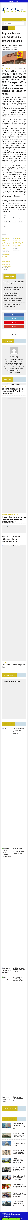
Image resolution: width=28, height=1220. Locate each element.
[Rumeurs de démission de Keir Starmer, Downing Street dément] (6, 1171)
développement (6, 47)
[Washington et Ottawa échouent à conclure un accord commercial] (6, 1137)
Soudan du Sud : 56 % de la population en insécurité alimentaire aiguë (19, 1186)
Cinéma (20, 45)
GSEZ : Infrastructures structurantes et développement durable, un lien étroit (19, 731)
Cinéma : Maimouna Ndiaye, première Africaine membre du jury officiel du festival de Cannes (7, 263)
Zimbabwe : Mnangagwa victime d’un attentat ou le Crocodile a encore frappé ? (12, 391)
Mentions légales (7, 1216)
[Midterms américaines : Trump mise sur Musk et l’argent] (6, 1145)
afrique (10, 45)
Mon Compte (11, 1)
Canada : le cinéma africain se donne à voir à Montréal (17, 245)
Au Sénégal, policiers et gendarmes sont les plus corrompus (19, 969)
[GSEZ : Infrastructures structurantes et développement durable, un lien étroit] (6, 843)
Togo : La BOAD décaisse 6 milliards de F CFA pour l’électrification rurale (11, 539)
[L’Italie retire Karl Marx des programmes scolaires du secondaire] (6, 1196)
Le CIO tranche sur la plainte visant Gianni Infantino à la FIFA (18, 1160)
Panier (17, 1)
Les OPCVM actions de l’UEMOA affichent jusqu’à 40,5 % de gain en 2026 (13, 288)
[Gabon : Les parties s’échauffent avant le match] (6, 1101)
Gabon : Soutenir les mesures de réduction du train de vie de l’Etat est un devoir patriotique (19, 850)
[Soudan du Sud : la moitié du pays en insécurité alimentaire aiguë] (6, 1179)
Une (17, 514)
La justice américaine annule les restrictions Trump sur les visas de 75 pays (19, 1126)
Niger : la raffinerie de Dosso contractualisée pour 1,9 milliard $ (12, 294)
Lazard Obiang (12, 68)
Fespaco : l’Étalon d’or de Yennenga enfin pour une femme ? (6, 246)
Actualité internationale (9, 1119)
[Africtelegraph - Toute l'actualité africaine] (14, 10)
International (6, 514)
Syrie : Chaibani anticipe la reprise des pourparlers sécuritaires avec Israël (13, 300)
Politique (4, 386)
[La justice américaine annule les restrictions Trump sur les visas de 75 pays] (6, 1127)
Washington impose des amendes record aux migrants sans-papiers (18, 1152)
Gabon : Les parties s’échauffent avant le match (18, 1098)
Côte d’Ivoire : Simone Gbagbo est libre (13, 665)
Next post (13, 335)
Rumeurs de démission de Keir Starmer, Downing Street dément (19, 1169)
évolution (14, 47)
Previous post (15, 333)
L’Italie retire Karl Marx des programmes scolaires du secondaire (19, 1194)
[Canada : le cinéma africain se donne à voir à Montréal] (18, 240)
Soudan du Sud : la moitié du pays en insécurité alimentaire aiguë (19, 1177)
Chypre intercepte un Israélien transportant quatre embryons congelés (19, 1203)
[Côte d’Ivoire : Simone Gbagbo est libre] (14, 660)
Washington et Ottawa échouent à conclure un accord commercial (18, 1135)
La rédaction (5, 1213)
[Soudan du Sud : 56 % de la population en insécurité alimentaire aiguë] (6, 1188)
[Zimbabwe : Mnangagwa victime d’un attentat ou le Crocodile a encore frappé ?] (14, 384)
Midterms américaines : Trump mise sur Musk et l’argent (19, 1143)
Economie (4, 534)
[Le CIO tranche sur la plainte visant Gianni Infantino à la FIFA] (6, 1162)
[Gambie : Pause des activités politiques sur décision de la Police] (6, 1092)
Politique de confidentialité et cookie (12, 1214)
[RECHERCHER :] (14, 23)
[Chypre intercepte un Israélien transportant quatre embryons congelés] (6, 1205)
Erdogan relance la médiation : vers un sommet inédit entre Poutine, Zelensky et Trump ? (14, 519)
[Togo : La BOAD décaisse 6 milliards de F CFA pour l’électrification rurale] (14, 532)
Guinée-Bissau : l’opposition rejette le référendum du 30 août (12, 305)
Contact (11, 1213)
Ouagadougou (6, 49)
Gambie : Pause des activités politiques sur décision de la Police (18, 978)
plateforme (14, 49)
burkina (15, 45)
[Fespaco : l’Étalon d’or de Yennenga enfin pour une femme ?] (7, 240)
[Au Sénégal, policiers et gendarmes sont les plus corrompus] (6, 972)
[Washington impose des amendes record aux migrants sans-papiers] (6, 1154)
